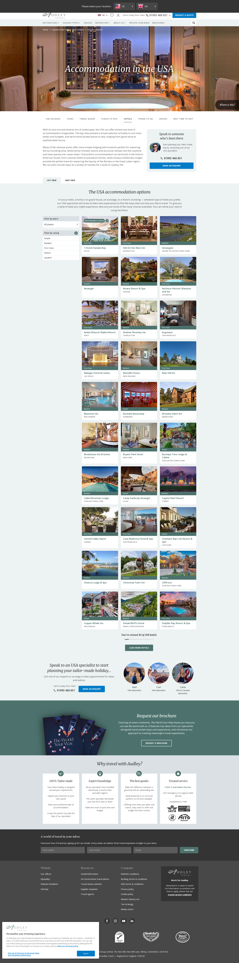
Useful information (89, 873)
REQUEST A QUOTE (184, 15)
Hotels (128, 118)
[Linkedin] (132, 921)
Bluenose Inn (91, 413)
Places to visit (109, 118)
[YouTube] (123, 921)
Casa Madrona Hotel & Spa (138, 538)
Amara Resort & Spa (134, 288)
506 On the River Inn (134, 247)
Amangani (167, 247)
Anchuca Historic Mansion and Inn (176, 290)
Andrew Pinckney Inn (134, 332)
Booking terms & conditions (134, 879)
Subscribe (189, 850)
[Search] (193, 22)
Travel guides (87, 118)
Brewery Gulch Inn (172, 413)
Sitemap (44, 889)
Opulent (48, 257)
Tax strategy (127, 904)
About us (119, 23)
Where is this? (227, 104)
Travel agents (87, 894)
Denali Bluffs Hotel (133, 623)
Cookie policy (127, 894)
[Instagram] (115, 921)
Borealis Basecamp (133, 413)
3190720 (141, 956)
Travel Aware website (91, 884)
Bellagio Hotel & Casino (97, 372)
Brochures (158, 23)
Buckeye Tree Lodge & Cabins (174, 456)
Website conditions (130, 873)
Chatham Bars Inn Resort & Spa (177, 540)
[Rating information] (76, 233)
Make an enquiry (172, 165)
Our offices (46, 873)
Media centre (127, 909)
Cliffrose (167, 582)
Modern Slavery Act (130, 899)
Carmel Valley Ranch (95, 538)
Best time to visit (183, 118)
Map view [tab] (70, 180)
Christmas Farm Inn (134, 582)
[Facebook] (107, 921)
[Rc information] (107, 220)
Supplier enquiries (89, 889)
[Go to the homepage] (54, 15)
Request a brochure (156, 743)
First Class (49, 248)
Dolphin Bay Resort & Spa (176, 623)
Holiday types (70, 23)
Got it (85, 953)
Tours (70, 118)
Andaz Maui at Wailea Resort (100, 332)
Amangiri (89, 288)
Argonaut (167, 332)
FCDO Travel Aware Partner (178, 787)
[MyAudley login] (118, 15)
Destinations (50, 23)
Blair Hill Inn (168, 372)
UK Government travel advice (95, 879)
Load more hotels (139, 647)
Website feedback (49, 884)
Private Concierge (139, 23)
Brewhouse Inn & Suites (97, 454)
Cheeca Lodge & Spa (95, 582)
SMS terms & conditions (132, 884)
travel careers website (180, 894)
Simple (47, 238)
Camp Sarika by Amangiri (136, 498)
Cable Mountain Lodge (96, 498)
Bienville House (131, 372)
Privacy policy (127, 889)
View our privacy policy (67, 946)
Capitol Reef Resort (173, 498)
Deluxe (47, 252)
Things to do (145, 118)
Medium (48, 243)
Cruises (88, 23)
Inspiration (101, 23)
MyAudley (45, 879)
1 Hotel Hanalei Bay (95, 247)
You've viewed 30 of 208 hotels (139, 635)
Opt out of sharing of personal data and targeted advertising (23, 954)
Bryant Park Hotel (133, 454)
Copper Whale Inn (93, 623)
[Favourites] (112, 15)
